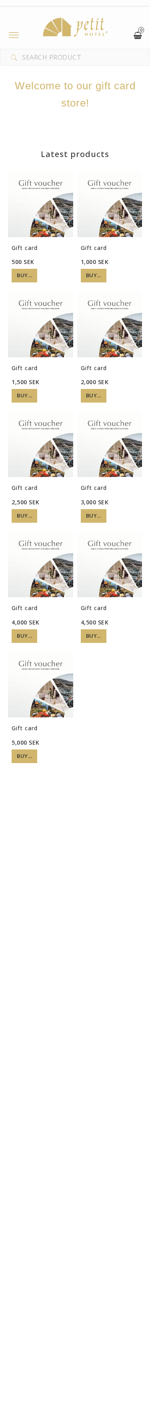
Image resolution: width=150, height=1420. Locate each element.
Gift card (25, 248)
